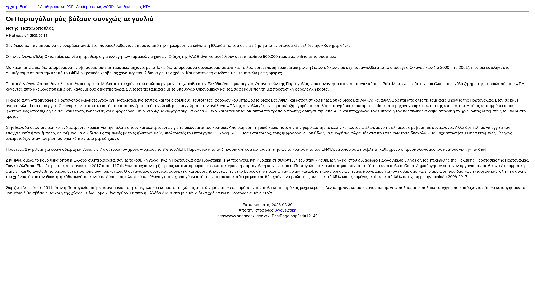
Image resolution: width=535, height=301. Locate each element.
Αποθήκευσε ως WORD (95, 7)
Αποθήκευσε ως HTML (134, 7)
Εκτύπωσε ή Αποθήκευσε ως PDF (46, 7)
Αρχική (11, 7)
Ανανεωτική (285, 210)
